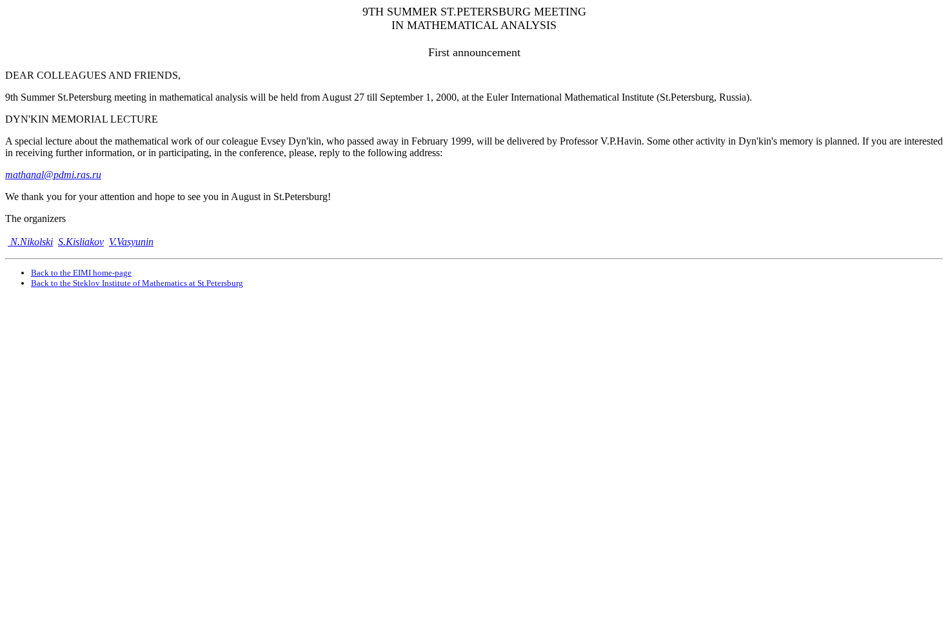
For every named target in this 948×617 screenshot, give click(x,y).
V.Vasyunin (131, 241)
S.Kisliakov (81, 241)
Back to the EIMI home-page (81, 273)
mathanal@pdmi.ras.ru (53, 174)
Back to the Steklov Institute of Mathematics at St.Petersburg (137, 283)
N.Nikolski (30, 241)
